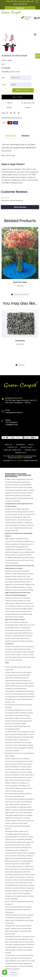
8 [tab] (24, 294)
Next (37, 57)
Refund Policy (20, 452)
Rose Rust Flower (20, 282)
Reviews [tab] (25, 135)
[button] (20, 207)
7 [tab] (22, 294)
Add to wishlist (9, 103)
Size (3, 77)
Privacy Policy (26, 447)
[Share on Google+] (15, 113)
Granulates (20, 341)
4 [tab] (17, 294)
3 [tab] (15, 294)
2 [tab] (13, 294)
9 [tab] (26, 294)
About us (8, 444)
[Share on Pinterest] (18, 113)
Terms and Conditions (12, 450)
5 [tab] (19, 294)
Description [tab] (10, 135)
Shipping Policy (31, 450)
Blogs (30, 444)
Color (4, 84)
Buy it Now (17, 97)
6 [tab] (21, 294)
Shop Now (20, 8)
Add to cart (24, 90)
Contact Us (12, 447)
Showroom (20, 444)
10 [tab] (28, 294)
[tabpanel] (20, 259)
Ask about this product (29, 103)
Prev (37, 55)
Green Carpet (17, 460)
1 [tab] (12, 294)
